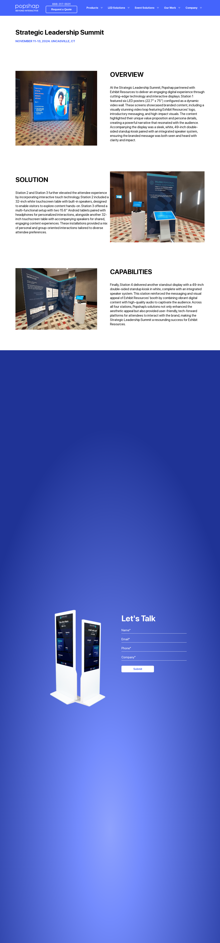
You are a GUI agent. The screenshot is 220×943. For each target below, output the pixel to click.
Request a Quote (61, 9)
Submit (137, 669)
